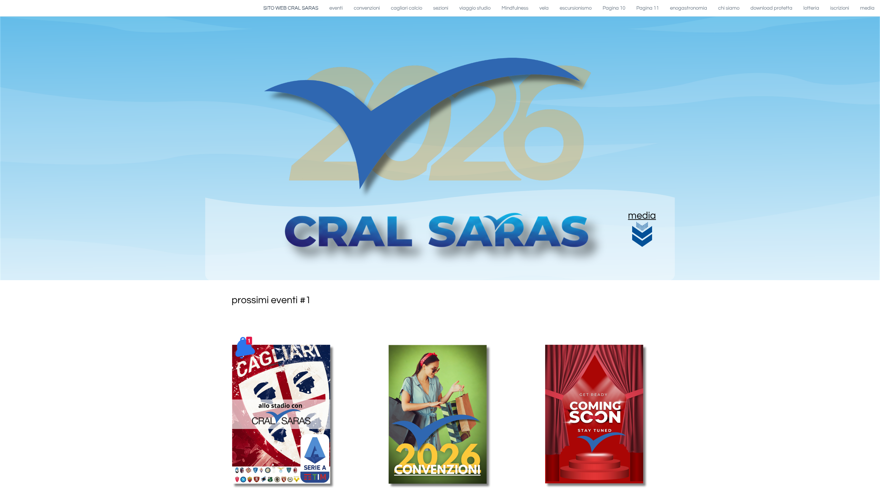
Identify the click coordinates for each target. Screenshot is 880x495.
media (642, 216)
